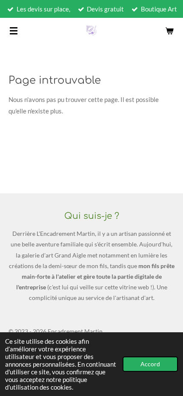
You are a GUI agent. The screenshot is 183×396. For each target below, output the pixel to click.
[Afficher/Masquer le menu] (13, 30)
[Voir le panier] (169, 30)
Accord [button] (150, 364)
